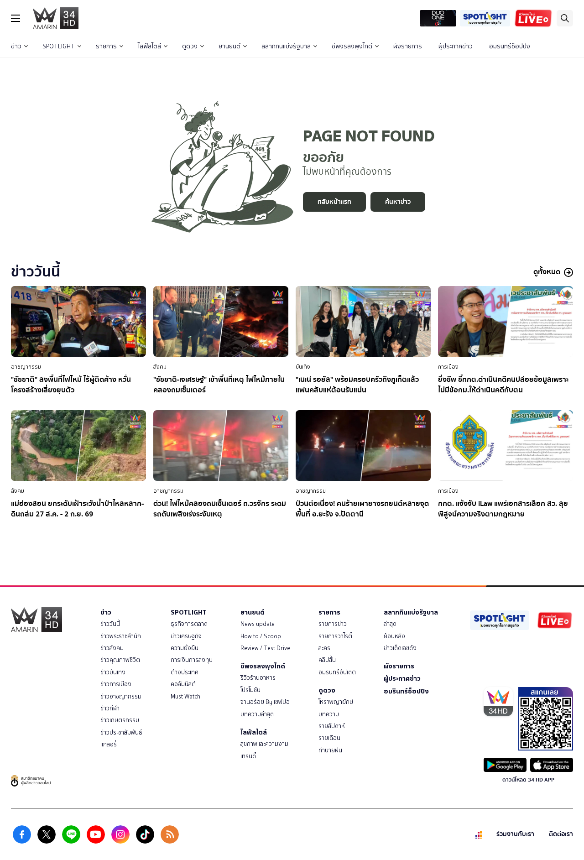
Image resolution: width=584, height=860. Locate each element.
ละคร (324, 648)
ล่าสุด (390, 624)
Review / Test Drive (265, 648)
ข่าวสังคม (112, 648)
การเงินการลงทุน (192, 660)
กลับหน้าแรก (334, 202)
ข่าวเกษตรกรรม (119, 720)
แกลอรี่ (108, 744)
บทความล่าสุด (257, 714)
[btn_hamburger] (15, 18)
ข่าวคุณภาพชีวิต (120, 660)
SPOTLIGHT (58, 46)
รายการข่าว (332, 624)
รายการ (106, 46)
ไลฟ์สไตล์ (149, 46)
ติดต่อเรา (561, 834)
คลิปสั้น (327, 660)
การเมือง (448, 367)
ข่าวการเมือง (115, 684)
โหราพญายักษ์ (335, 702)
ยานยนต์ (229, 46)
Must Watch (185, 696)
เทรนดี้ (248, 756)
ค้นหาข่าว (398, 202)
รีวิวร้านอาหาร (258, 677)
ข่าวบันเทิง (112, 672)
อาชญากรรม (26, 367)
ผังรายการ (407, 46)
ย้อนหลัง (394, 636)
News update (257, 624)
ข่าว (16, 46)
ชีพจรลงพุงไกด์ (352, 46)
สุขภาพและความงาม (264, 744)
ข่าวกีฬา (110, 708)
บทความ (328, 714)
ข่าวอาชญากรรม (120, 696)
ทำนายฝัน (330, 750)
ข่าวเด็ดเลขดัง (400, 648)
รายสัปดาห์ (331, 726)
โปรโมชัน (250, 690)
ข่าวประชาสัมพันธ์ (121, 732)
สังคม (160, 367)
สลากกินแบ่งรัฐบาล (286, 46)
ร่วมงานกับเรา (515, 834)
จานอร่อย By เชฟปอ (265, 702)
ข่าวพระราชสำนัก (120, 636)
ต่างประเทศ (184, 672)
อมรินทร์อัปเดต (337, 672)
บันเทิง (303, 367)
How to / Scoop (260, 636)
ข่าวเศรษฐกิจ (186, 636)
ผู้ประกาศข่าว (455, 46)
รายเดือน (329, 738)
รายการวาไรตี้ (335, 636)
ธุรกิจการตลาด (189, 624)
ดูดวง (190, 46)
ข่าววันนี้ (110, 624)
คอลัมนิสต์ (183, 684)
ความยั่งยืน (184, 648)
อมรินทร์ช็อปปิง (509, 46)
